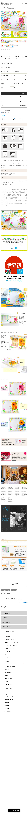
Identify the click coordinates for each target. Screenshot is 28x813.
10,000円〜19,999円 (10, 699)
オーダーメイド (8, 684)
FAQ (6, 654)
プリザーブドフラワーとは (11, 642)
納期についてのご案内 (10, 639)
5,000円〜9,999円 (9, 697)
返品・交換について (5, 112)
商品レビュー (8, 657)
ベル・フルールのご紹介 (11, 645)
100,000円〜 (8, 711)
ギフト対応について (10, 648)
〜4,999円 (7, 694)
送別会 (6, 675)
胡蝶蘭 (6, 681)
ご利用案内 (7, 636)
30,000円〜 (7, 705)
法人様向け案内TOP (10, 667)
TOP (1, 7)
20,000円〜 (7, 702)
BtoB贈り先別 (8, 672)
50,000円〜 (7, 708)
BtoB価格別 (7, 669)
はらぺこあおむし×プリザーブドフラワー (9, 8)
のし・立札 (7, 651)
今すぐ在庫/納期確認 (14, 810)
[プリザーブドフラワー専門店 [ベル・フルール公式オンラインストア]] (7, 5)
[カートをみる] (22, 3)
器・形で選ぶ (6, 7)
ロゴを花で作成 (8, 678)
